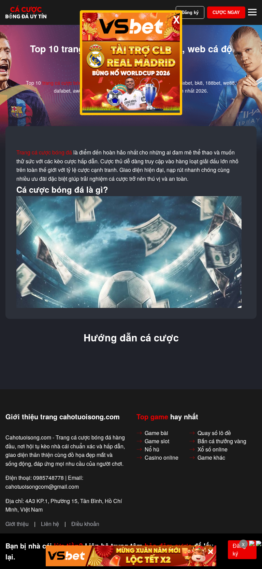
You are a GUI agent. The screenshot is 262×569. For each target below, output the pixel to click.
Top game (152, 416)
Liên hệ (50, 524)
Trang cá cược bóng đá (44, 152)
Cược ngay (226, 12)
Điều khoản (85, 524)
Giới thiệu (17, 524)
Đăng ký (190, 12)
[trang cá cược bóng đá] (25, 12)
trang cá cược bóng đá (66, 82)
